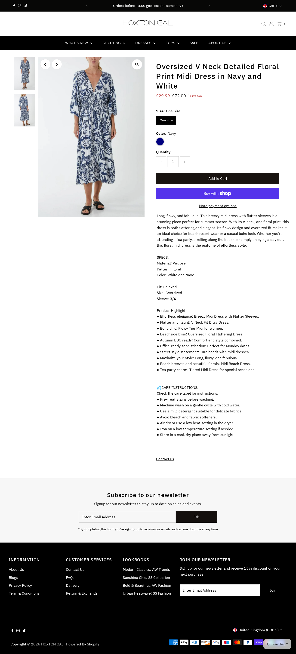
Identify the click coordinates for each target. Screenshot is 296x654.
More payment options (218, 205)
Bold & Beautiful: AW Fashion (147, 585)
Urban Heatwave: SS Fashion (147, 593)
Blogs (13, 577)
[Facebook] (14, 5)
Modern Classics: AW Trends (146, 569)
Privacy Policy (20, 585)
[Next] (209, 6)
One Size (166, 120)
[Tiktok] (25, 5)
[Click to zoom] (137, 64)
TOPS (171, 42)
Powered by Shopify (82, 644)
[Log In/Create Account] (271, 24)
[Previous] (87, 6)
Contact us (165, 459)
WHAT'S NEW (77, 42)
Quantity (163, 152)
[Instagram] (19, 5)
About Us (16, 569)
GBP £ (273, 5)
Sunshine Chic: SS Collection (146, 577)
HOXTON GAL (52, 644)
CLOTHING (112, 42)
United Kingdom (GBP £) (258, 630)
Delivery (73, 585)
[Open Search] (264, 24)
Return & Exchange (82, 593)
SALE (194, 42)
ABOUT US (218, 42)
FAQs (70, 577)
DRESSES (143, 42)
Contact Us (75, 569)
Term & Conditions (24, 593)
